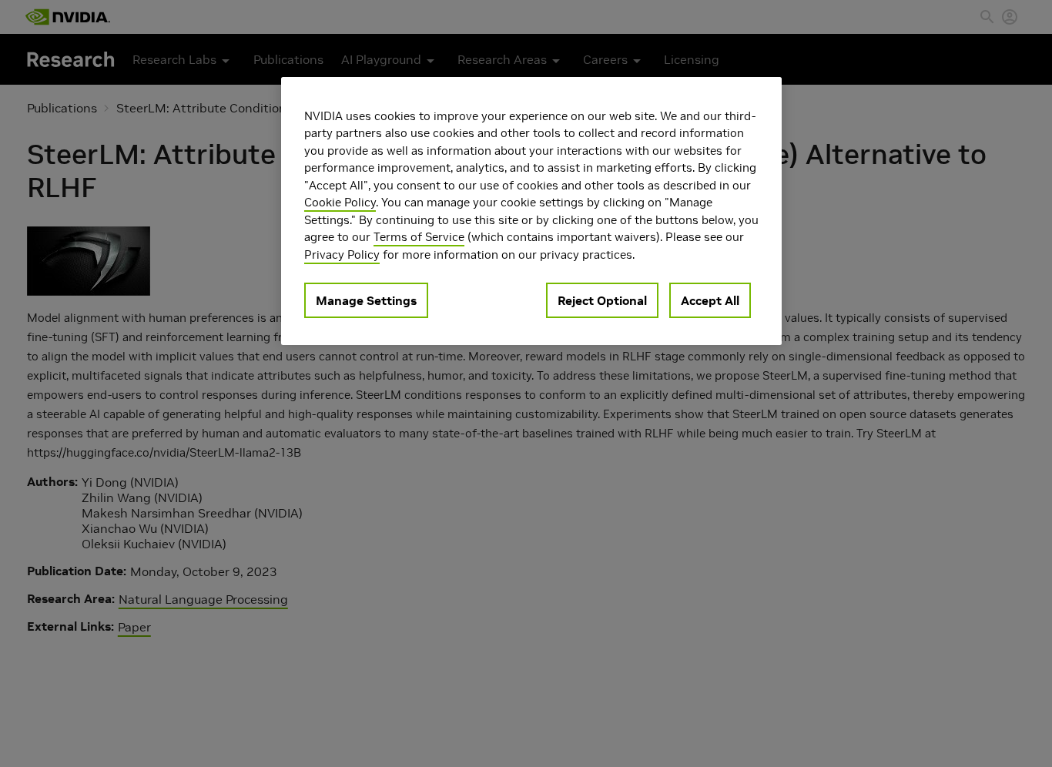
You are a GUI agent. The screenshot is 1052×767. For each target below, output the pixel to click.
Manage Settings (366, 300)
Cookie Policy (340, 202)
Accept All (710, 300)
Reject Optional (602, 300)
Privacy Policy (342, 254)
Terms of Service (419, 236)
